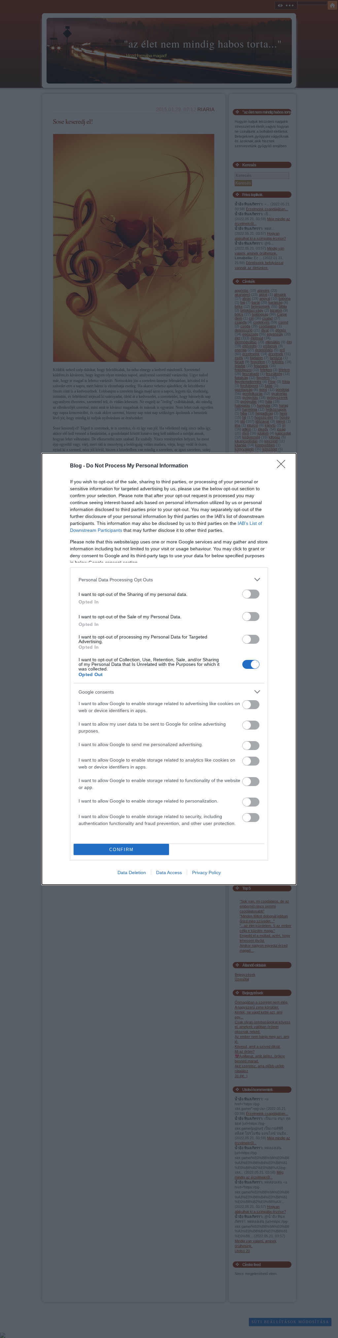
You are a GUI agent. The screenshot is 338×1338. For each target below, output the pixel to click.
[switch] (250, 594)
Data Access (169, 872)
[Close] (283, 466)
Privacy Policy (206, 872)
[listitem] (169, 579)
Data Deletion (132, 872)
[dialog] (169, 669)
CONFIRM (121, 849)
